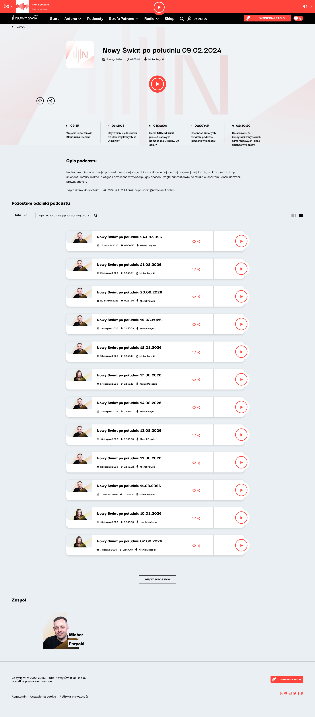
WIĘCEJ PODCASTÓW (157, 579)
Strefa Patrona (121, 18)
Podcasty (95, 18)
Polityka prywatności (74, 696)
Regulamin (19, 696)
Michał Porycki (156, 59)
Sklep (169, 18)
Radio (149, 18)
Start (54, 18)
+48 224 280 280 (114, 189)
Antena (70, 18)
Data (17, 215)
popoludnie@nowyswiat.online (155, 189)
